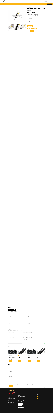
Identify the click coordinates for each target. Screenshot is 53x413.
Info (31, 4)
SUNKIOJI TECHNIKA (4, 4)
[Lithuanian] (33, 4)
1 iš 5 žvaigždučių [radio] (9, 372)
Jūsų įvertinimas (10, 371)
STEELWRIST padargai (30, 394)
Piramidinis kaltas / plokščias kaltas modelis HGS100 (40, 357)
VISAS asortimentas (30, 397)
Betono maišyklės (10, 355)
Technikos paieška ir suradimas (21, 392)
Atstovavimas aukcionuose (21, 393)
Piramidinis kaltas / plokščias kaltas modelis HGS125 (21, 357)
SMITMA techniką (29, 392)
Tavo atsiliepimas (10, 376)
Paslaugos (28, 4)
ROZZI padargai (29, 395)
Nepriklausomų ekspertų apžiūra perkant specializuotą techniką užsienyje (21, 399)
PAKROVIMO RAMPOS (20, 4)
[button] (25, 8)
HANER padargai (29, 393)
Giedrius (39, 395)
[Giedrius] (37, 396)
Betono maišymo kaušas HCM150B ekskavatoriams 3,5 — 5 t (12, 357)
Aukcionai (25, 4)
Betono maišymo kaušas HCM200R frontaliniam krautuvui (31, 357)
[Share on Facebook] (42, 343)
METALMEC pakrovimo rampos (31, 396)
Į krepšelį (32, 31)
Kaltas (19, 355)
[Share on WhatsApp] (44, 343)
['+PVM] (12, 352)
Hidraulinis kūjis (29, 7)
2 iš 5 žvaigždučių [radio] (10, 372)
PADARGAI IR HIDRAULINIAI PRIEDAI (12, 4)
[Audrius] (37, 398)
